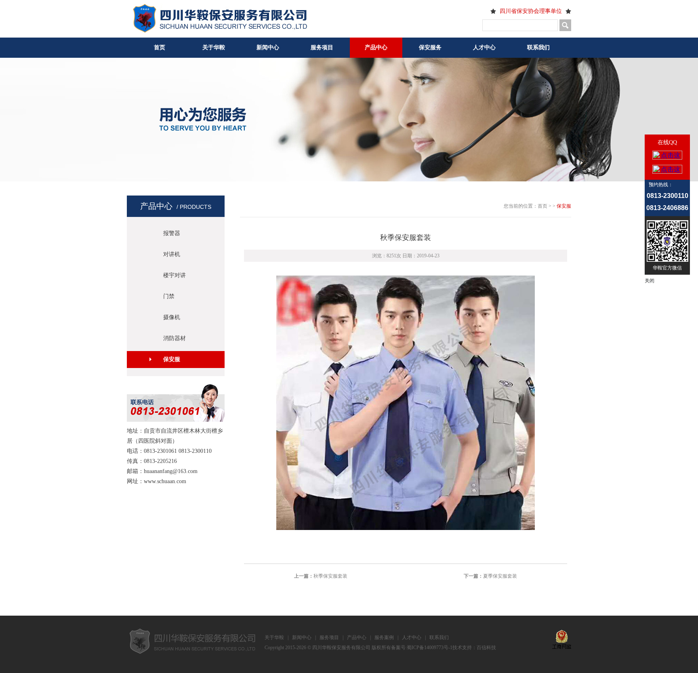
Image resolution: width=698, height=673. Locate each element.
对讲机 (171, 254)
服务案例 (384, 637)
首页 (159, 47)
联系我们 (538, 47)
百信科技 (486, 647)
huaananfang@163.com (171, 471)
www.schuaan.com (165, 481)
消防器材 (174, 338)
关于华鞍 (213, 47)
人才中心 (484, 47)
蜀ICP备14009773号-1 (429, 647)
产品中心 (376, 47)
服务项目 (322, 47)
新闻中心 (267, 47)
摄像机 (171, 317)
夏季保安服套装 (500, 576)
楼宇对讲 (174, 275)
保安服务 (430, 47)
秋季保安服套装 (330, 576)
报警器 (171, 233)
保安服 (171, 359)
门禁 (168, 296)
